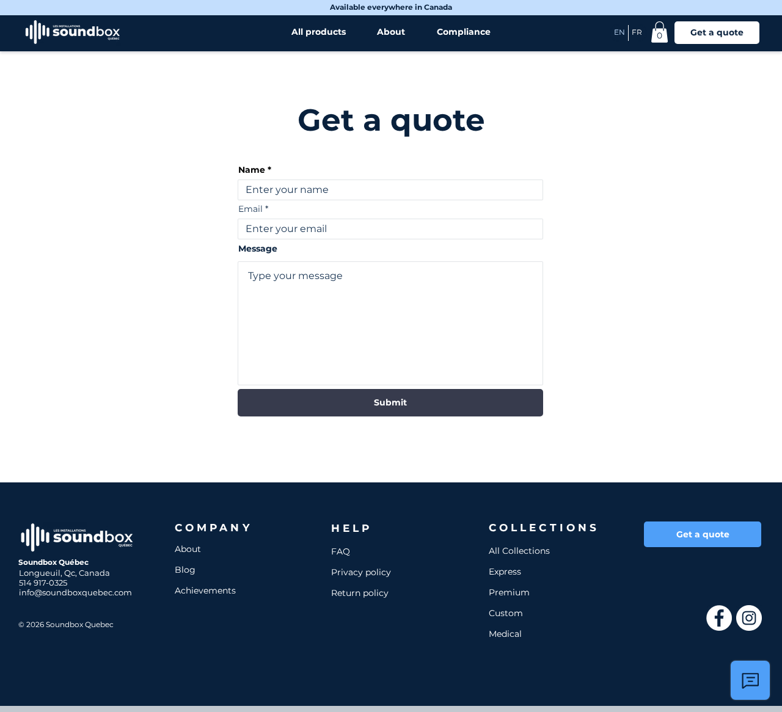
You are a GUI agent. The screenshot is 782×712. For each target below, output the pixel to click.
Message (257, 248)
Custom (506, 613)
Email (250, 209)
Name (251, 169)
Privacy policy (361, 572)
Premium (509, 592)
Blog (185, 569)
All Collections (519, 550)
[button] (659, 32)
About (188, 548)
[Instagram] (749, 618)
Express (505, 571)
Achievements (205, 590)
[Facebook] (719, 618)
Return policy (360, 592)
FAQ (340, 551)
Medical (505, 633)
